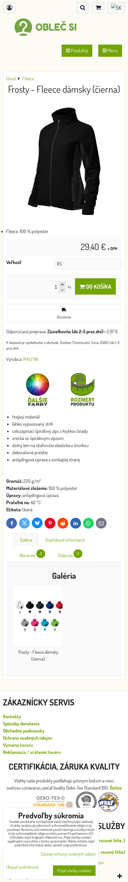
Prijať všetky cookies (74, 870)
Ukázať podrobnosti (22, 867)
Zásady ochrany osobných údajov (68, 854)
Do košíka (98, 286)
